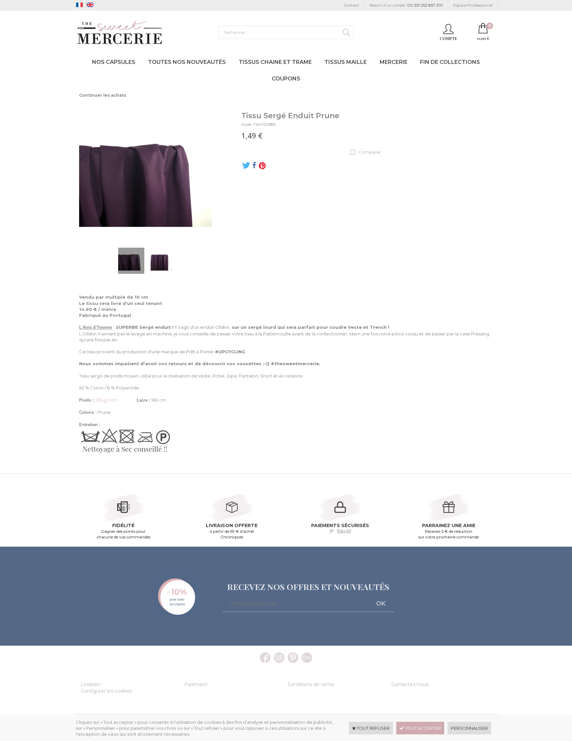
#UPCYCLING (230, 351)
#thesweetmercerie (295, 363)
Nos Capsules (113, 62)
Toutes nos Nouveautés (187, 62)
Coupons (286, 78)
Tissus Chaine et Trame (275, 62)
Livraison (91, 684)
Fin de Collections (450, 62)
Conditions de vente (311, 684)
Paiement (196, 684)
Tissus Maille (345, 62)
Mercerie (393, 62)
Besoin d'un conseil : (406, 5)
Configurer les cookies (106, 691)
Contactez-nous (409, 684)
